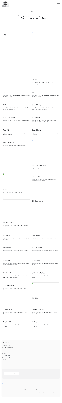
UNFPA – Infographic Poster (38, 273)
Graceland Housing (36, 105)
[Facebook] (29, 389)
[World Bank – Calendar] (16, 209)
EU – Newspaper (36, 117)
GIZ (21, 132)
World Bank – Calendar (8, 222)
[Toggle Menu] (58, 3)
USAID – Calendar (36, 235)
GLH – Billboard (35, 298)
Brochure (19, 107)
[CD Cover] (16, 180)
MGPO (4, 35)
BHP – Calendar (6, 235)
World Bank (5, 226)
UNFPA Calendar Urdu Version (39, 165)
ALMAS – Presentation (8, 143)
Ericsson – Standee (7, 309)
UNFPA (4, 92)
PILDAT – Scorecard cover (9, 117)
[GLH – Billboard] (45, 288)
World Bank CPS (7, 322)
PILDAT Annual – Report (8, 285)
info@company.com (8, 347)
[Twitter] (32, 389)
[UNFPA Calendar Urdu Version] (45, 151)
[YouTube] (36, 389)
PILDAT (22, 120)
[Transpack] (45, 54)
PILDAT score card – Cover (38, 322)
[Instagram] (25, 389)
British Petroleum (7, 248)
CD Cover (5, 190)
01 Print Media (14, 37)
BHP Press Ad (6, 260)
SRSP (33, 92)
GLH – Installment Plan (37, 201)
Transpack (34, 80)
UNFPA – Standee (36, 176)
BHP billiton (22, 238)
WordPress (57, 393)
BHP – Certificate (36, 260)
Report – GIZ (6, 130)
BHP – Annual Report (37, 248)
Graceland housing (54, 107)
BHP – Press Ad (7, 273)
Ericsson (25, 312)
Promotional (23, 37)
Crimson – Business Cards (38, 309)
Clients (18, 37)
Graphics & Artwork (54, 82)
